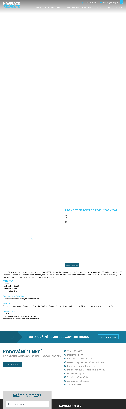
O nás (107, 7)
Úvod (38, 7)
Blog (99, 7)
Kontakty (118, 7)
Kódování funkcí (53, 7)
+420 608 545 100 (90, 3)
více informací (12, 364)
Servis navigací (71, 7)
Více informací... (108, 336)
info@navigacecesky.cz (110, 3)
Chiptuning (87, 7)
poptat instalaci (72, 265)
